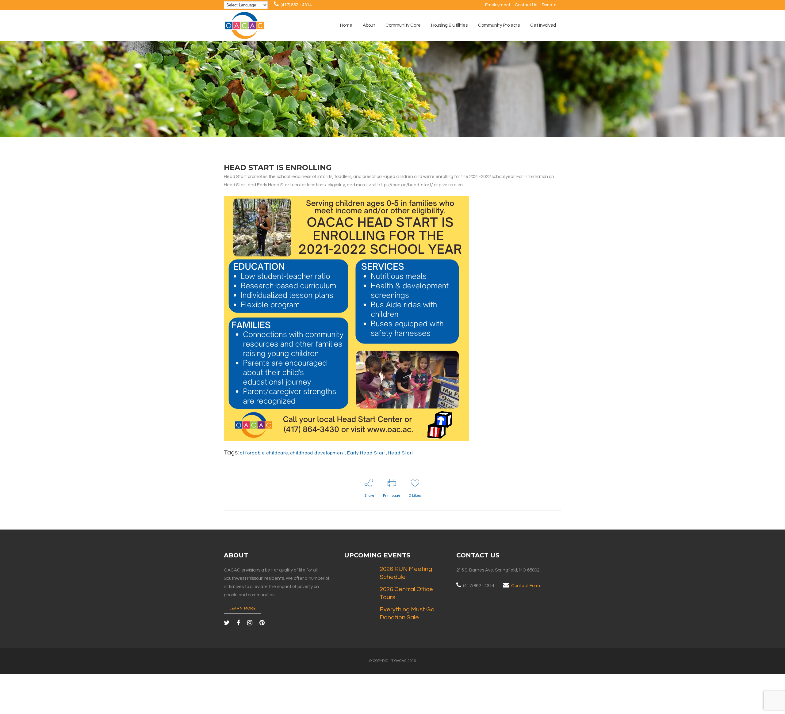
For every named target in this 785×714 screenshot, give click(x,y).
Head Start (401, 453)
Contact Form (525, 585)
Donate (549, 5)
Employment (497, 5)
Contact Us (526, 5)
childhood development (317, 453)
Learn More (242, 608)
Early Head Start (366, 453)
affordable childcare (264, 453)
